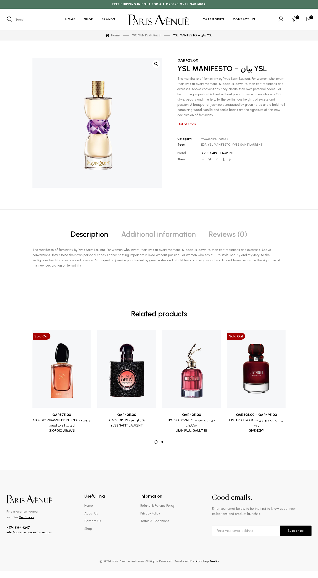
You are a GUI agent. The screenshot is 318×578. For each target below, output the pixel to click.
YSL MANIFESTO (219, 145)
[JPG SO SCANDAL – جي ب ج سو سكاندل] (191, 369)
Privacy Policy (150, 513)
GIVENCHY (256, 431)
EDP (203, 145)
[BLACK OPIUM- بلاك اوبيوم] (126, 369)
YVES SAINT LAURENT (247, 145)
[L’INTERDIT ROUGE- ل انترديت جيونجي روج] (256, 369)
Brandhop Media (207, 561)
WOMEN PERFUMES (214, 139)
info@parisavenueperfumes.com (29, 532)
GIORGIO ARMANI (62, 431)
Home (88, 506)
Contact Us (92, 521)
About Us (91, 513)
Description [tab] (89, 234)
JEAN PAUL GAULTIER (191, 431)
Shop (88, 529)
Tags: (181, 145)
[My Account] (281, 19)
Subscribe (295, 531)
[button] (156, 64)
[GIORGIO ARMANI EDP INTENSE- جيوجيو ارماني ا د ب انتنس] (61, 369)
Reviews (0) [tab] (228, 234)
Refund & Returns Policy (157, 506)
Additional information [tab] (158, 234)
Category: (184, 139)
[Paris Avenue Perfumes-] (159, 19)
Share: (181, 159)
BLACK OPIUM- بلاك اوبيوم (126, 420)
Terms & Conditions (154, 521)
